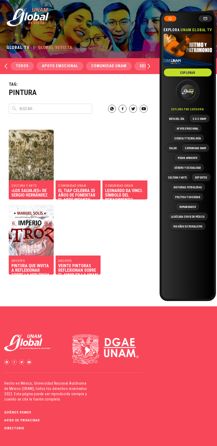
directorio (14, 428)
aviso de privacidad (22, 420)
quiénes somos (17, 412)
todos (22, 66)
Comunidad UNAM (108, 66)
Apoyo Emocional (60, 66)
